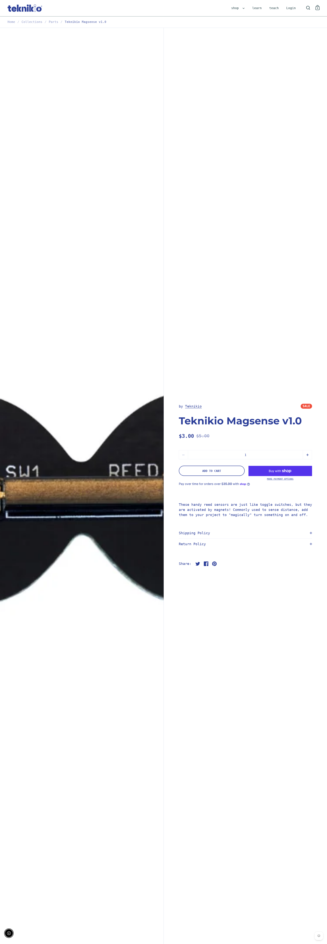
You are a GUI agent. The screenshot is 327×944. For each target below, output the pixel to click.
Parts (53, 22)
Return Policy (192, 544)
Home (11, 22)
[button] (307, 454)
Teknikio (193, 406)
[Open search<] (308, 8)
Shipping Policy (194, 533)
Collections (32, 22)
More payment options (280, 479)
